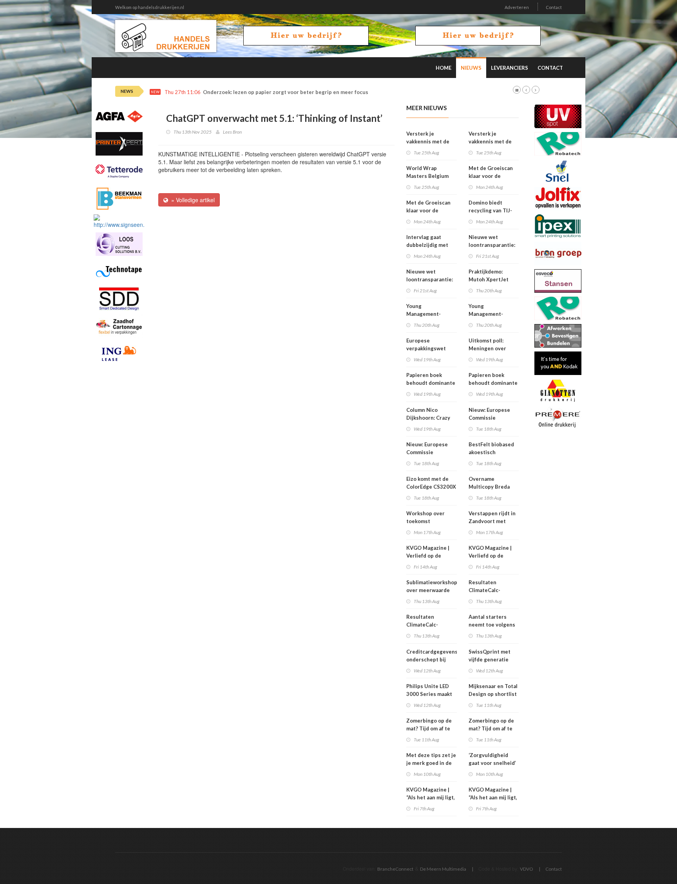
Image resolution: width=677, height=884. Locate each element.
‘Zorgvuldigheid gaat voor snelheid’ (492, 759)
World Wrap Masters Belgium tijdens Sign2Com (428, 176)
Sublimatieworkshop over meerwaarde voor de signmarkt (431, 590)
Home (443, 68)
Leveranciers (509, 68)
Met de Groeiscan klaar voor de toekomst (428, 210)
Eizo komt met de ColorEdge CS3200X (431, 483)
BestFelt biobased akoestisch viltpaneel (491, 452)
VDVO (526, 869)
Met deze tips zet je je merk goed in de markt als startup (431, 763)
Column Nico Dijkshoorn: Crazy (428, 414)
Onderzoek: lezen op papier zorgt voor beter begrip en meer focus (285, 92)
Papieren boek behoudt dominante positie (430, 383)
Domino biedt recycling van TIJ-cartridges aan (490, 210)
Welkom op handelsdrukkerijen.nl (149, 7)
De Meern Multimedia (443, 869)
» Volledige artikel (191, 200)
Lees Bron (232, 132)
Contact (554, 7)
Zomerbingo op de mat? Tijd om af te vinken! (429, 728)
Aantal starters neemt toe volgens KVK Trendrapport (492, 625)
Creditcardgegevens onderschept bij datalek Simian (432, 659)
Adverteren (517, 7)
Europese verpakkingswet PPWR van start (426, 348)
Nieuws (471, 68)
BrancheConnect (395, 869)
